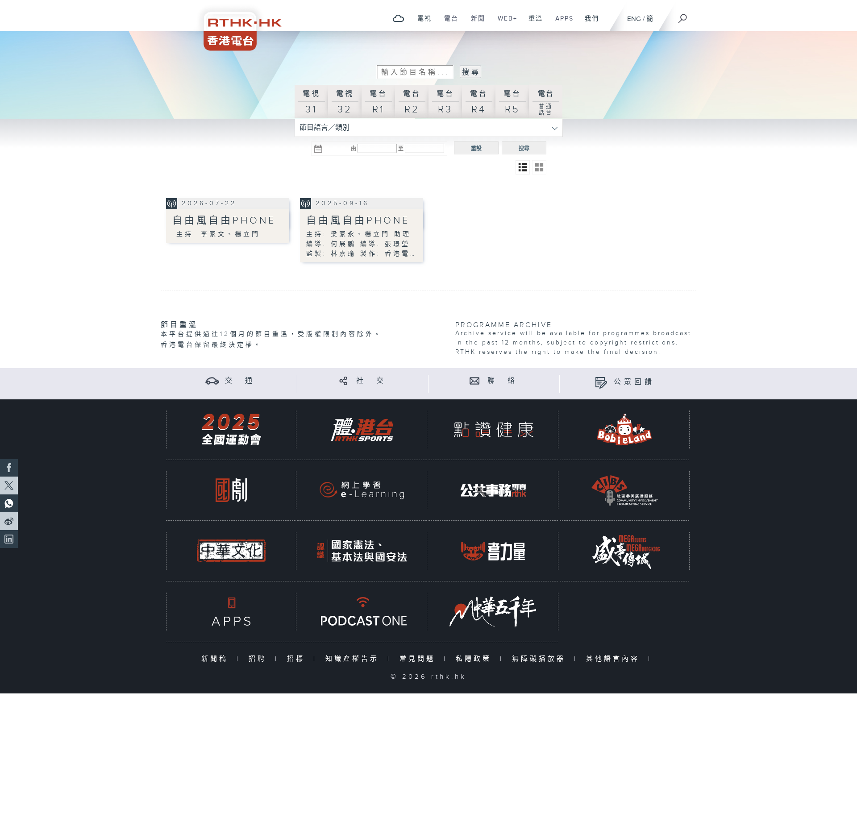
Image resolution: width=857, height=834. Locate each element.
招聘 (259, 659)
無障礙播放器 (541, 659)
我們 (588, 23)
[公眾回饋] (601, 382)
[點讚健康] (493, 429)
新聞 (474, 23)
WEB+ (504, 23)
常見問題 (419, 659)
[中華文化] (231, 551)
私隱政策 (475, 659)
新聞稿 (216, 659)
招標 (298, 659)
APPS (561, 23)
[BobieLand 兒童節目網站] (624, 429)
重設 (476, 148)
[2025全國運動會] (231, 429)
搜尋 (524, 148)
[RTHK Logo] (236, 25)
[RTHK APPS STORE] (231, 612)
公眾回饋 (634, 382)
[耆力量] (493, 551)
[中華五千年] (493, 612)
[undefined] (398, 18)
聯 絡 (502, 381)
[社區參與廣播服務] (624, 490)
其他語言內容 (615, 659)
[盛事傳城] (624, 551)
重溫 (532, 23)
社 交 (371, 381)
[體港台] (362, 429)
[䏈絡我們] (475, 381)
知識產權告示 (354, 659)
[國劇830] (231, 490)
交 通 (240, 381)
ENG (634, 19)
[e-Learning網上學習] (362, 490)
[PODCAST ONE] (362, 612)
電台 (447, 23)
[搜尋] (683, 15)
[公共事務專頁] (493, 490)
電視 (421, 23)
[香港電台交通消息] (212, 381)
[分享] (343, 381)
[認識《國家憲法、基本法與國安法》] (362, 551)
